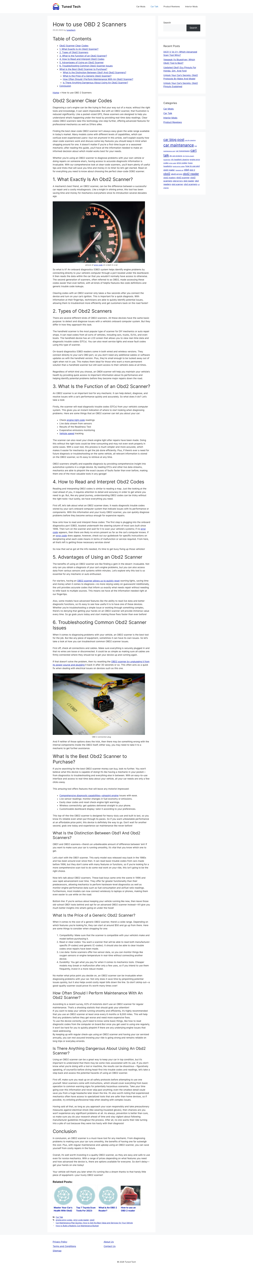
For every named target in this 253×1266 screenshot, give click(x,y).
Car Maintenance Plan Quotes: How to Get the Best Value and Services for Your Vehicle (94, 1223)
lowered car (179, 170)
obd (186, 169)
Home (56, 92)
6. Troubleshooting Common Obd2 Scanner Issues (86, 65)
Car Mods (140, 6)
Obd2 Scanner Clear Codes (73, 45)
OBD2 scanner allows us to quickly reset (98, 580)
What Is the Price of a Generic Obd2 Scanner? (87, 76)
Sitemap (57, 1250)
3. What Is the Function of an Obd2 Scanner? (83, 55)
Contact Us (110, 1246)
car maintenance (178, 145)
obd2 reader (191, 173)
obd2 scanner (183, 177)
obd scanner (177, 184)
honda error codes (179, 166)
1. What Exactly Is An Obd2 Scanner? (78, 49)
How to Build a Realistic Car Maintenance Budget (77, 1226)
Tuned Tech (71, 7)
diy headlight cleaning (180, 159)
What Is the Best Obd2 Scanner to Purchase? (83, 69)
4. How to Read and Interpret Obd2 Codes (81, 59)
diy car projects (176, 156)
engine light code (76, 420)
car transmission (183, 151)
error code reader (81, 1220)
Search (167, 22)
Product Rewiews (172, 6)
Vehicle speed (66, 433)
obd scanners (190, 184)
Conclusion (65, 86)
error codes (182, 163)
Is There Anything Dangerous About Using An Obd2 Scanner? (95, 82)
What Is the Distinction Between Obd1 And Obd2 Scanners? (94, 72)
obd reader (188, 181)
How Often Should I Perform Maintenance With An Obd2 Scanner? (98, 79)
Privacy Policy (60, 1241)
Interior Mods (191, 6)
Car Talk (154, 6)
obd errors (178, 181)
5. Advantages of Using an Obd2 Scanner (81, 62)
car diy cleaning (190, 140)
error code (98, 265)
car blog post (173, 140)
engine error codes (64, 1220)
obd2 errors (176, 174)
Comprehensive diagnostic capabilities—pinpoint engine (89, 795)
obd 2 (192, 170)
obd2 (92, 1220)
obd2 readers (169, 177)
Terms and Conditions (64, 1246)
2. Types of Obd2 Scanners (73, 52)
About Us (109, 1241)
